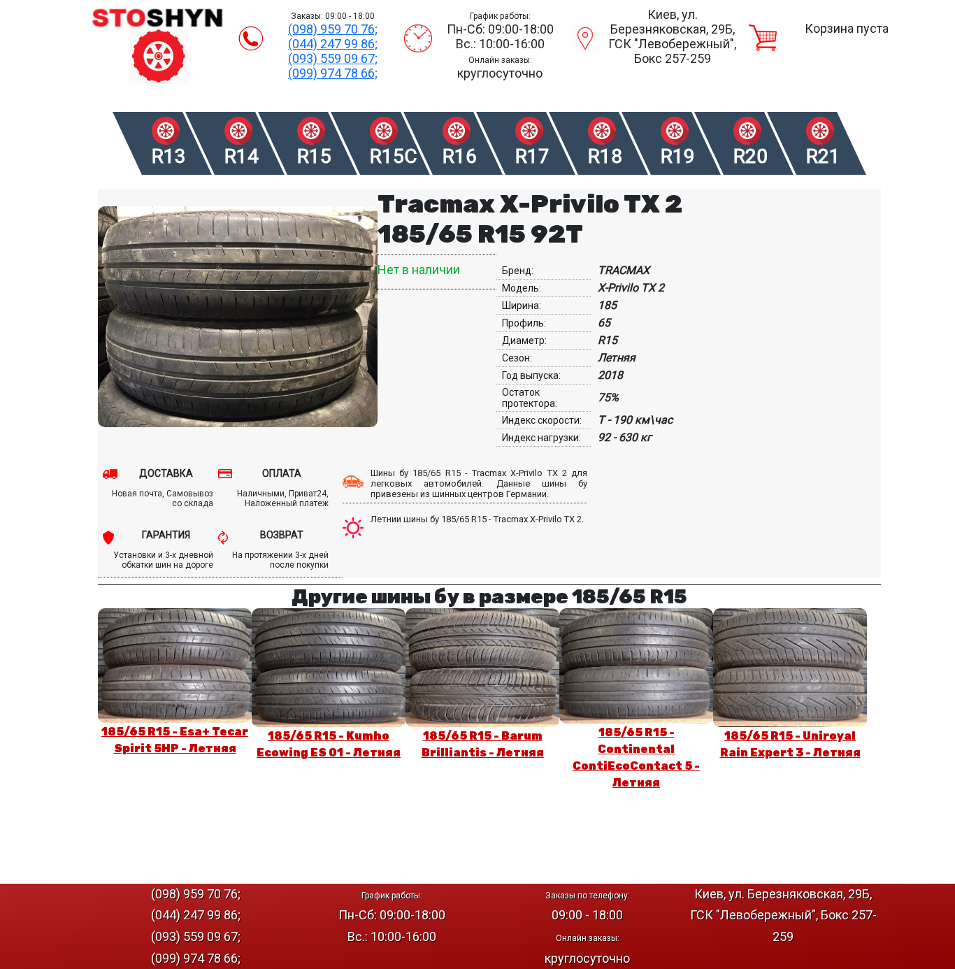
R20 (750, 156)
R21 (823, 156)
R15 (314, 156)
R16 (460, 156)
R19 (678, 156)
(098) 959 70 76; (333, 29)
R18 (605, 156)
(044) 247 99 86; (333, 43)
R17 (532, 156)
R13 (169, 156)
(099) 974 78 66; (333, 73)
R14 (241, 156)
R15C (392, 156)
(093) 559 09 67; (333, 58)
